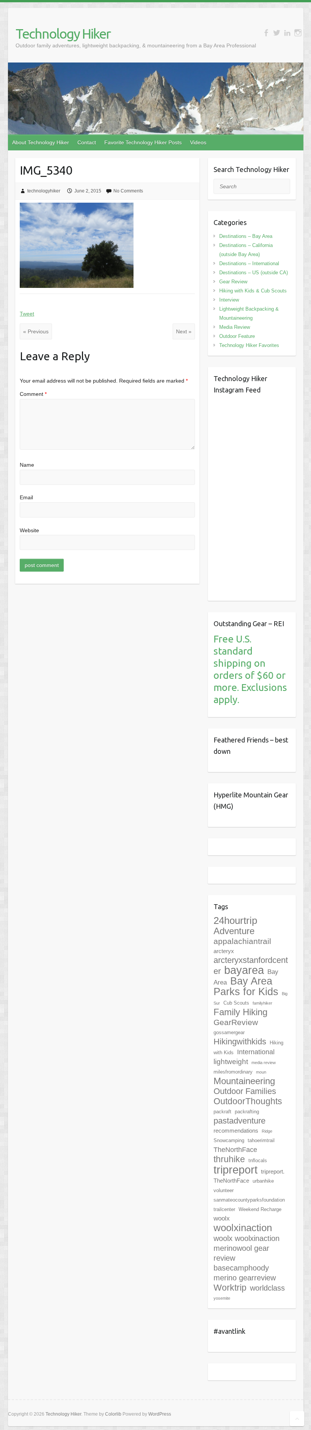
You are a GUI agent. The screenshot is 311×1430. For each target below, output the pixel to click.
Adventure (234, 931)
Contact (86, 142)
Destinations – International (249, 263)
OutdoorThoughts (248, 1101)
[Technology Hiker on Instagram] (298, 33)
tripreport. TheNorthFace (249, 1176)
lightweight (231, 1062)
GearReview (236, 1022)
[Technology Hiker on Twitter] (277, 33)
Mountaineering (244, 1081)
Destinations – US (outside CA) (253, 272)
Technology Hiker (63, 33)
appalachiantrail (242, 941)
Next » (184, 331)
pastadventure (239, 1120)
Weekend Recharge (260, 1209)
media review (263, 1062)
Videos (198, 142)
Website (29, 530)
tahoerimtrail (261, 1140)
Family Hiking (240, 1012)
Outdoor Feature (237, 336)
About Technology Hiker (40, 142)
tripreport (236, 1169)
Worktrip (230, 1287)
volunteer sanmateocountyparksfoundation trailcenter (249, 1200)
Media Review (234, 327)
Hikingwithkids (240, 1041)
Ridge (267, 1131)
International (256, 1052)
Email (26, 497)
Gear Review (233, 281)
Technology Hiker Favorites (249, 345)
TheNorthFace (235, 1149)
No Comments (128, 191)
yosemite (222, 1298)
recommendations (236, 1130)
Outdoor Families (245, 1091)
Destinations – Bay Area (245, 236)
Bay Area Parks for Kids (246, 986)
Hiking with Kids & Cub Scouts (253, 291)
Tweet (27, 314)
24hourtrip (235, 920)
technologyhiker (43, 191)
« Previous (36, 331)
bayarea (244, 970)
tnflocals (257, 1160)
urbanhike (263, 1181)
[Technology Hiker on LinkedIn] (287, 33)
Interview (229, 300)
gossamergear (229, 1032)
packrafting (247, 1111)
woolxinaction (243, 1227)
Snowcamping (229, 1140)
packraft (222, 1111)
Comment (33, 394)
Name (27, 465)
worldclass (267, 1288)
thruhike (229, 1159)
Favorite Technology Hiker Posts (143, 142)
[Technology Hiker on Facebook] (266, 33)
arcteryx (224, 951)
